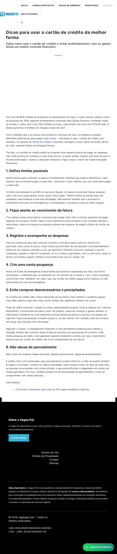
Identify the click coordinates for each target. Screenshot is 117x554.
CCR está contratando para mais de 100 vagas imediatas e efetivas (52, 389)
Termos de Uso (49, 452)
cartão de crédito (41, 141)
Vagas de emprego (69, 5)
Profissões (91, 5)
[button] (22, 22)
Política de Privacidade (45, 456)
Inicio (24, 5)
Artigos (108, 5)
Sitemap (53, 463)
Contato (53, 459)
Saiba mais (18, 437)
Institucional (29, 14)
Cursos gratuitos (43, 5)
